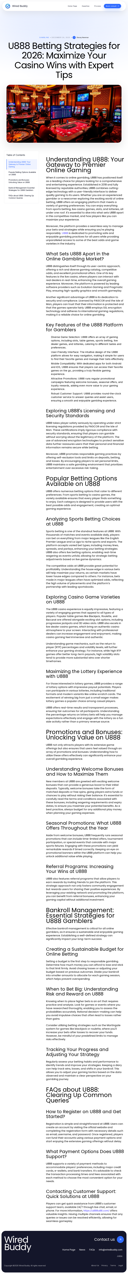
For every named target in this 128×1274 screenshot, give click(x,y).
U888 (65, 233)
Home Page (68, 1249)
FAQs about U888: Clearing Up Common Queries (21, 196)
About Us (95, 1265)
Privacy (105, 1265)
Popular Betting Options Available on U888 (22, 173)
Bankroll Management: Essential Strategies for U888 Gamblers (21, 189)
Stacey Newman (83, 37)
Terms (113, 1265)
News (82, 1249)
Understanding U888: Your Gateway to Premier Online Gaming (20, 164)
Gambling (44, 37)
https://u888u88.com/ (96, 1210)
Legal (120, 1265)
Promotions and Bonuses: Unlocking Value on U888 (19, 181)
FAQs (92, 1249)
